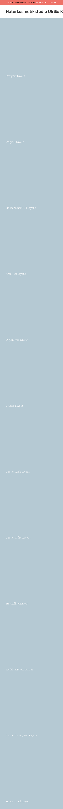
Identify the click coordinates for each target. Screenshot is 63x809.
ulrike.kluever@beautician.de (23, 2)
